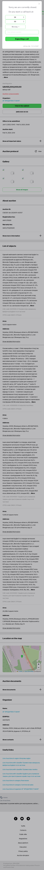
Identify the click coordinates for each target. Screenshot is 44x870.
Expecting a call (22, 39)
